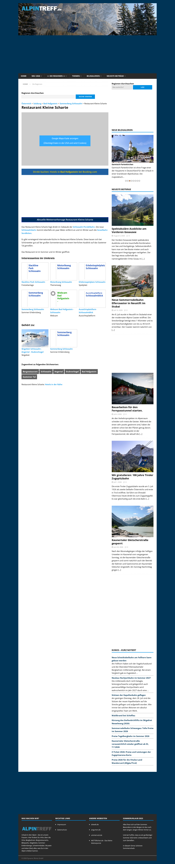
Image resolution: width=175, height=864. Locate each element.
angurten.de (95, 830)
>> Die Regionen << (56, 76)
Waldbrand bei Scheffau (123, 715)
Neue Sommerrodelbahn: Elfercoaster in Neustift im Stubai (128, 303)
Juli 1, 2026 (118, 482)
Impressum (61, 824)
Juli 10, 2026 (118, 310)
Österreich (26, 103)
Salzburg (37, 103)
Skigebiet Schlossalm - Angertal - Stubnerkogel (33, 350)
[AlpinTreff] (87, 33)
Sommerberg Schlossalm (71, 103)
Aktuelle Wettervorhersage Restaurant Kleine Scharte (65, 219)
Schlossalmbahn (29, 230)
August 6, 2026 (119, 236)
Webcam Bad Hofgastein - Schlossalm (62, 311)
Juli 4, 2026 (118, 414)
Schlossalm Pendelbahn (84, 227)
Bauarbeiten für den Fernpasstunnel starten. (127, 408)
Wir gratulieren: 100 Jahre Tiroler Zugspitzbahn (132, 476)
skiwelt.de (95, 824)
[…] (143, 258)
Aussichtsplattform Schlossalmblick (87, 311)
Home (23, 76)
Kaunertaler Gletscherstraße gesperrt (130, 541)
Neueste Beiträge (115, 76)
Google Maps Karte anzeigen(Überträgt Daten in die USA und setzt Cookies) (65, 140)
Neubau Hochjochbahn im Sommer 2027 (131, 678)
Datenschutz (62, 830)
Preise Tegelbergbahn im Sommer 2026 (130, 736)
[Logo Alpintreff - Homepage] (37, 832)
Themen (76, 76)
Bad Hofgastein (50, 103)
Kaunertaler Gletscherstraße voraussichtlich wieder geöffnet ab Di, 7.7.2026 (130, 744)
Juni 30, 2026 (118, 547)
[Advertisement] (87, 54)
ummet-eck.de (96, 835)
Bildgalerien (93, 76)
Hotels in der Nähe (53, 384)
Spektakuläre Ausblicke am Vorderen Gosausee (129, 230)
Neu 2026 (36, 76)
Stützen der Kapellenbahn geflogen (129, 695)
